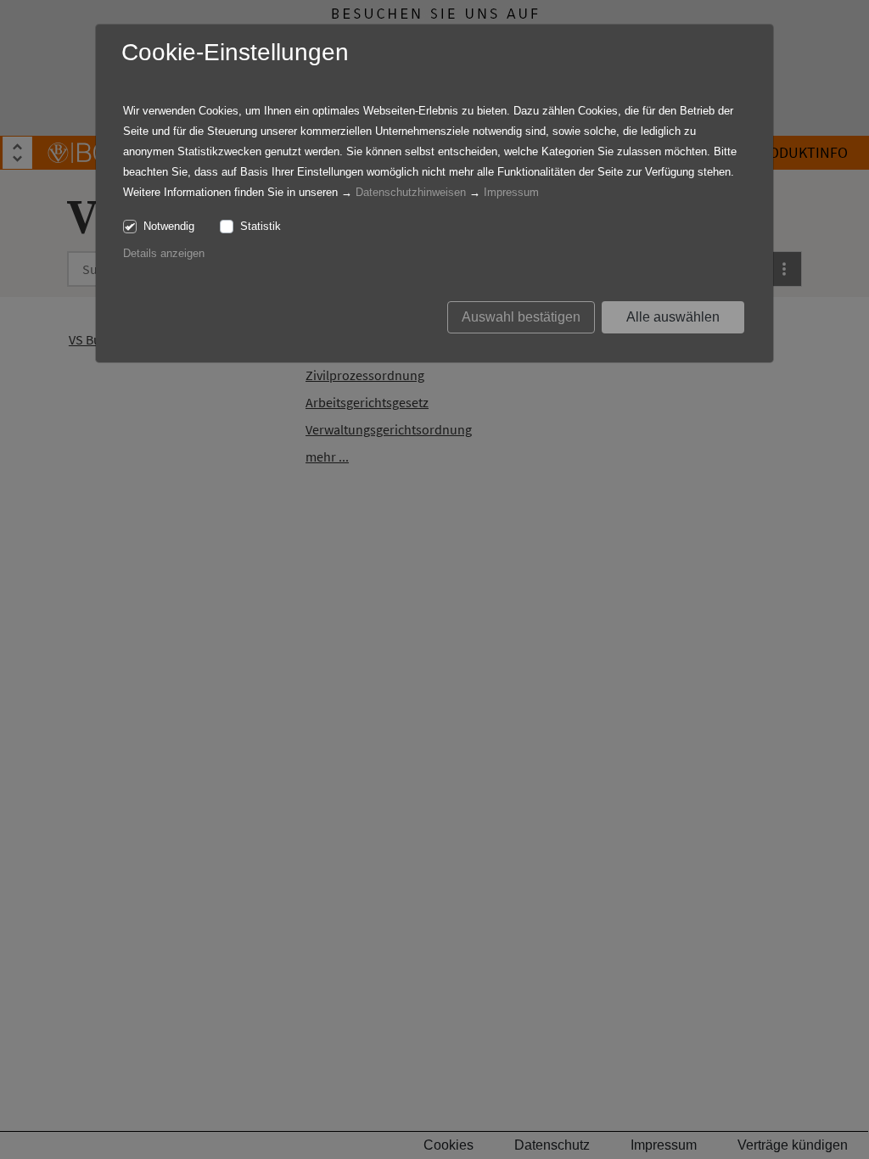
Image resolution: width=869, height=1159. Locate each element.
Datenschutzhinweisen (411, 192)
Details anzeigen (164, 253)
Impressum (511, 192)
